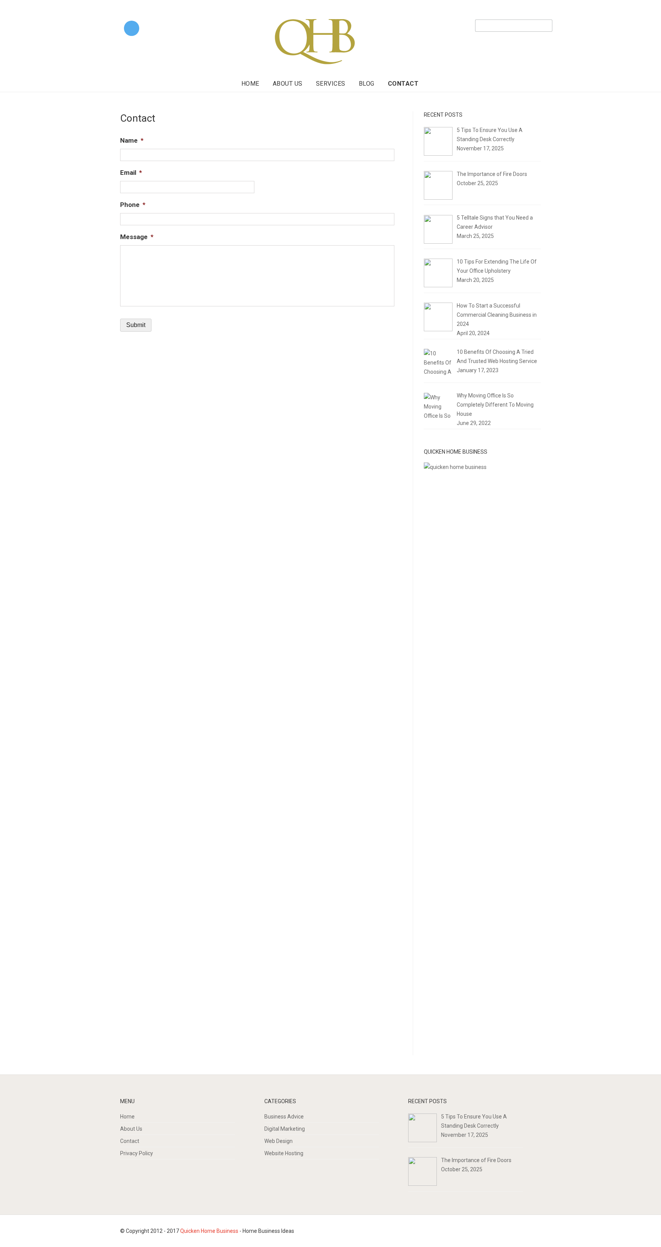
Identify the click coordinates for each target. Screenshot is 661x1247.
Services (330, 83)
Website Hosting (283, 1153)
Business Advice (284, 1117)
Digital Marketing (284, 1129)
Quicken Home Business (209, 1231)
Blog (366, 83)
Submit (135, 325)
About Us (288, 83)
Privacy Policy (136, 1153)
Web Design (278, 1141)
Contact (403, 83)
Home (250, 83)
